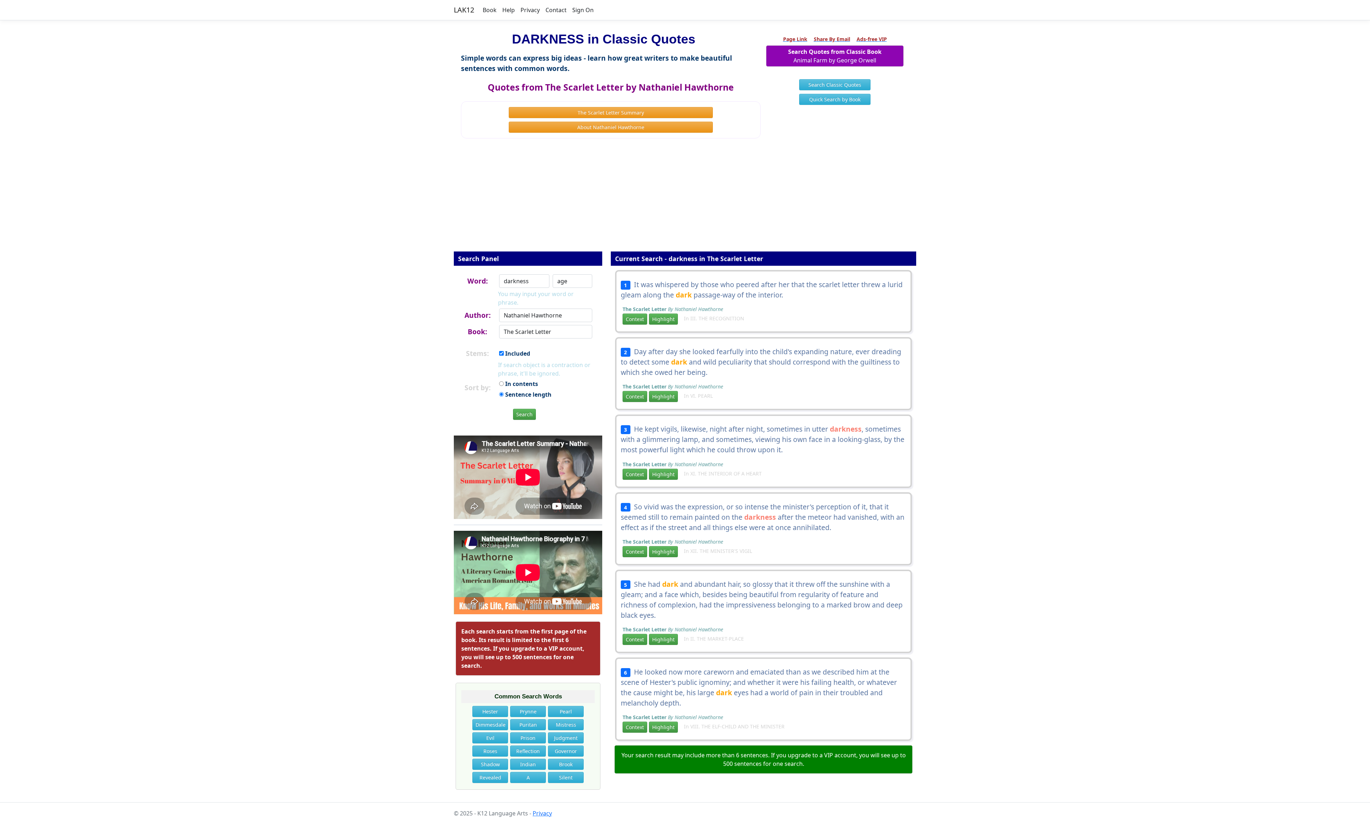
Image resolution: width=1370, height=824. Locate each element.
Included (517, 353)
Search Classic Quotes (834, 84)
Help (508, 10)
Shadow (490, 764)
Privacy (530, 10)
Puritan (528, 724)
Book (490, 10)
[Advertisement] (685, 200)
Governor (566, 751)
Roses (490, 751)
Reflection (528, 751)
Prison (528, 737)
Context (635, 319)
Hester (490, 711)
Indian (528, 764)
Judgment (566, 737)
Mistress (566, 724)
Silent (566, 777)
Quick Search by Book (835, 99)
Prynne (528, 711)
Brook (566, 764)
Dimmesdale (491, 724)
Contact (556, 10)
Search (524, 414)
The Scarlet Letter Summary (611, 112)
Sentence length (528, 394)
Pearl (566, 711)
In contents (521, 384)
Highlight (663, 319)
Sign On (583, 10)
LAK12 (464, 10)
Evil (490, 737)
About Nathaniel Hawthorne (610, 127)
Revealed (490, 777)
